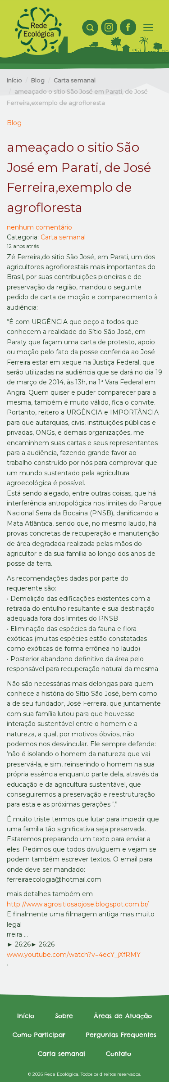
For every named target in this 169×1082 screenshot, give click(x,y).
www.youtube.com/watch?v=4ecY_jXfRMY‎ (74, 955)
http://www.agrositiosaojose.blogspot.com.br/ (78, 904)
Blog (38, 80)
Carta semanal (75, 80)
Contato (118, 1054)
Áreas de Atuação (123, 1016)
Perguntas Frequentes (121, 1035)
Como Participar (39, 1035)
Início (14, 80)
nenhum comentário (39, 227)
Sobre (64, 1016)
